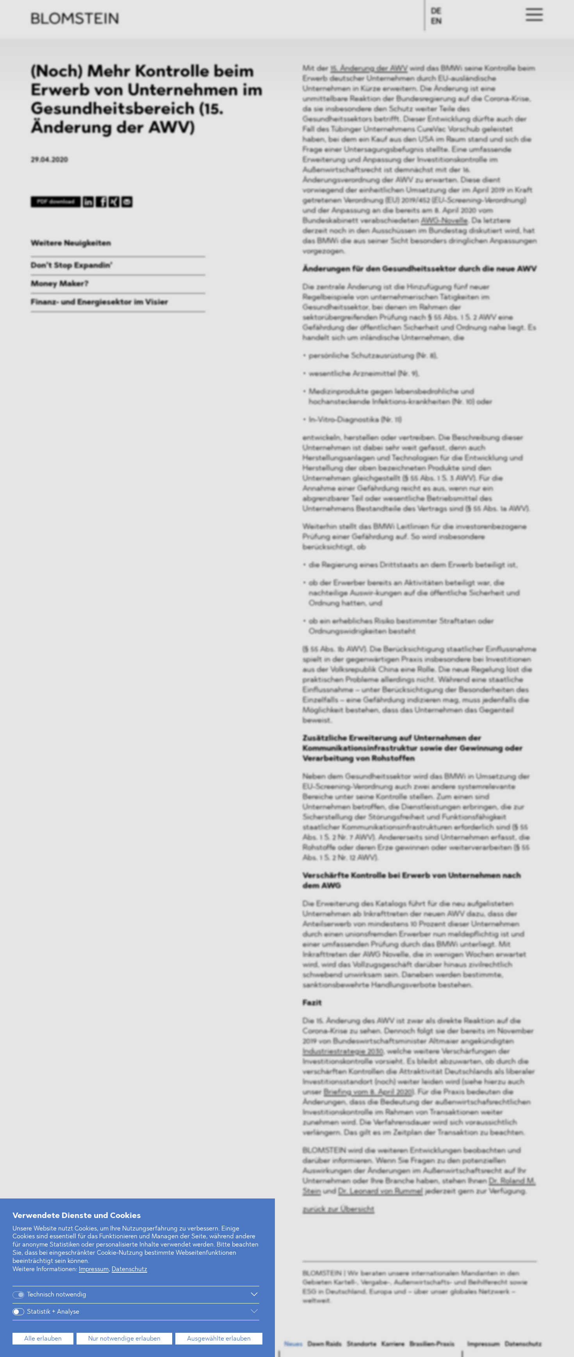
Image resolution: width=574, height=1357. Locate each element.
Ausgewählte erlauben (219, 1339)
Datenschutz (129, 1269)
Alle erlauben (43, 1339)
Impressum (94, 1269)
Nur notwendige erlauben (124, 1339)
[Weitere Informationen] (179, 1294)
